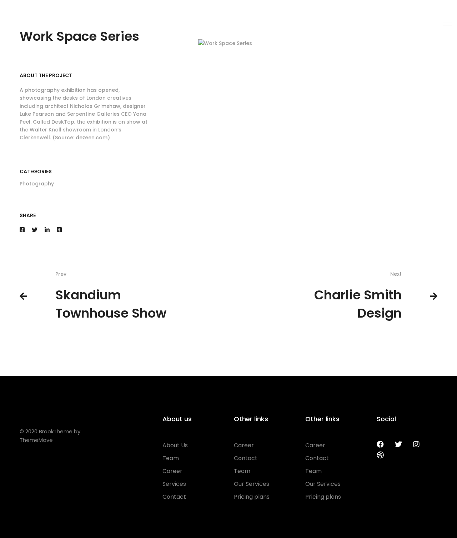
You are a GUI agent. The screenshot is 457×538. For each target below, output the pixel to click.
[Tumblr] (59, 229)
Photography (37, 183)
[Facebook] (22, 229)
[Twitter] (34, 229)
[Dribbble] (380, 455)
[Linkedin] (47, 229)
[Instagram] (416, 444)
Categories (36, 171)
